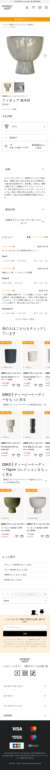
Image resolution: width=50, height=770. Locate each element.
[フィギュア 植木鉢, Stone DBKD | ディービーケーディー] (25, 55)
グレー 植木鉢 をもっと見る (16, 569)
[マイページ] (27, 7)
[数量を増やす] (11, 594)
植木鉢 (30, 25)
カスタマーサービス (13, 686)
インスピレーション (13, 705)
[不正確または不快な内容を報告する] (46, 261)
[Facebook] (17, 673)
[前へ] (4, 55)
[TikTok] (33, 673)
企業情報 (7, 715)
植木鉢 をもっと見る (13, 580)
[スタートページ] (7, 7)
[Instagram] (25, 673)
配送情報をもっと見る (38, 146)
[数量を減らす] (4, 594)
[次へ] (45, 55)
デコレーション (20, 25)
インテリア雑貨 (7, 25)
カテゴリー (8, 696)
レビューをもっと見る (25, 319)
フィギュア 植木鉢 (9, 27)
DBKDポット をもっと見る (15, 575)
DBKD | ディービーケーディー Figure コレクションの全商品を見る (23, 480)
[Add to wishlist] (13, 385)
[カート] (40, 7)
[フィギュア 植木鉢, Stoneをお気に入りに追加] (45, 594)
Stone (6, 601)
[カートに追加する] (18, 385)
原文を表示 (22, 261)
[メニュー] (46, 7)
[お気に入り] (33, 7)
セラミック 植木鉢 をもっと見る (17, 564)
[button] (9, 109)
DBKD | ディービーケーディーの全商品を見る (22, 404)
